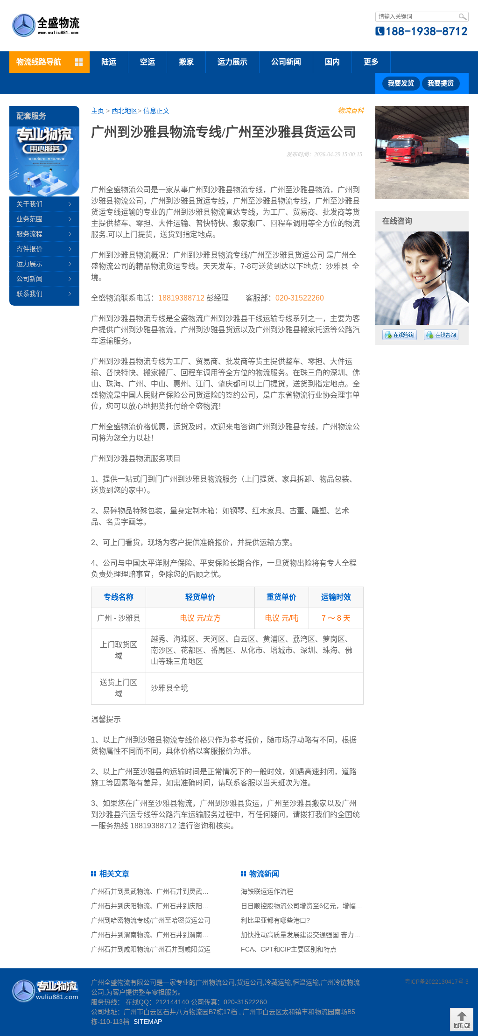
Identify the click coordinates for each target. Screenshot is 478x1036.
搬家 (186, 62)
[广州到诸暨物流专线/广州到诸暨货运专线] (389, 152)
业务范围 (29, 219)
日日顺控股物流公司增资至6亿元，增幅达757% (310, 906)
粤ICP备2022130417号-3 (437, 982)
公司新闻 (286, 62)
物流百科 (350, 110)
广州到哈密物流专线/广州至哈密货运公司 (151, 920)
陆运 (108, 62)
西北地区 (125, 110)
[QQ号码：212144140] (399, 334)
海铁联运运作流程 (267, 891)
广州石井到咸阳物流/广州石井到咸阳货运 (151, 949)
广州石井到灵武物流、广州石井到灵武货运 (153, 891)
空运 (147, 62)
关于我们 (29, 204)
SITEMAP (148, 1021)
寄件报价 (29, 248)
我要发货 (401, 83)
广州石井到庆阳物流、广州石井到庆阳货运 (153, 906)
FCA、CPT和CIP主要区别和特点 (289, 949)
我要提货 (441, 83)
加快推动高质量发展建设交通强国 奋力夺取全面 (310, 934)
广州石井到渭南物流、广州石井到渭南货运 (153, 934)
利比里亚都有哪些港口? (275, 920)
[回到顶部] (461, 1019)
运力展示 (232, 62)
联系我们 (29, 293)
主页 (97, 110)
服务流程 (29, 234)
